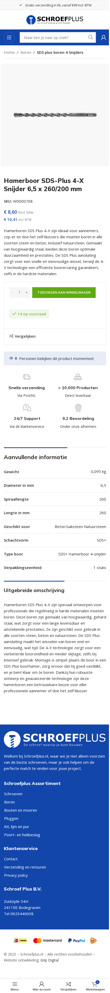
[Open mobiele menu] (9, 37)
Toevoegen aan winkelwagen (64, 292)
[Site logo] (55, 19)
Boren (25, 52)
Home (9, 52)
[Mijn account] (103, 37)
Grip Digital (49, 960)
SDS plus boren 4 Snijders (60, 52)
